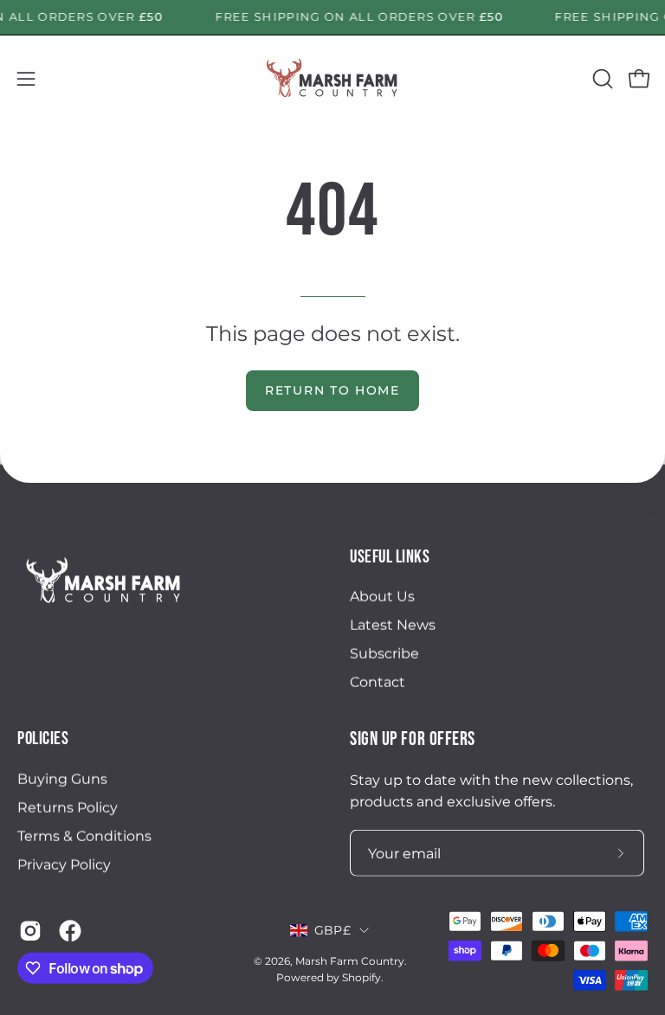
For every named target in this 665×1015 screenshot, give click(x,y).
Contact (377, 682)
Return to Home (332, 390)
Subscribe (384, 654)
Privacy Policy (64, 864)
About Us (382, 596)
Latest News (393, 625)
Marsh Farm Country (349, 960)
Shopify (361, 977)
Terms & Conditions (84, 835)
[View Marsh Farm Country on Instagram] (30, 931)
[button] (601, 79)
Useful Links (389, 557)
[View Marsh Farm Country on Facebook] (70, 931)
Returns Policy (67, 807)
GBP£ (332, 930)
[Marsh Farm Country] (332, 78)
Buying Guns (62, 778)
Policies (42, 738)
